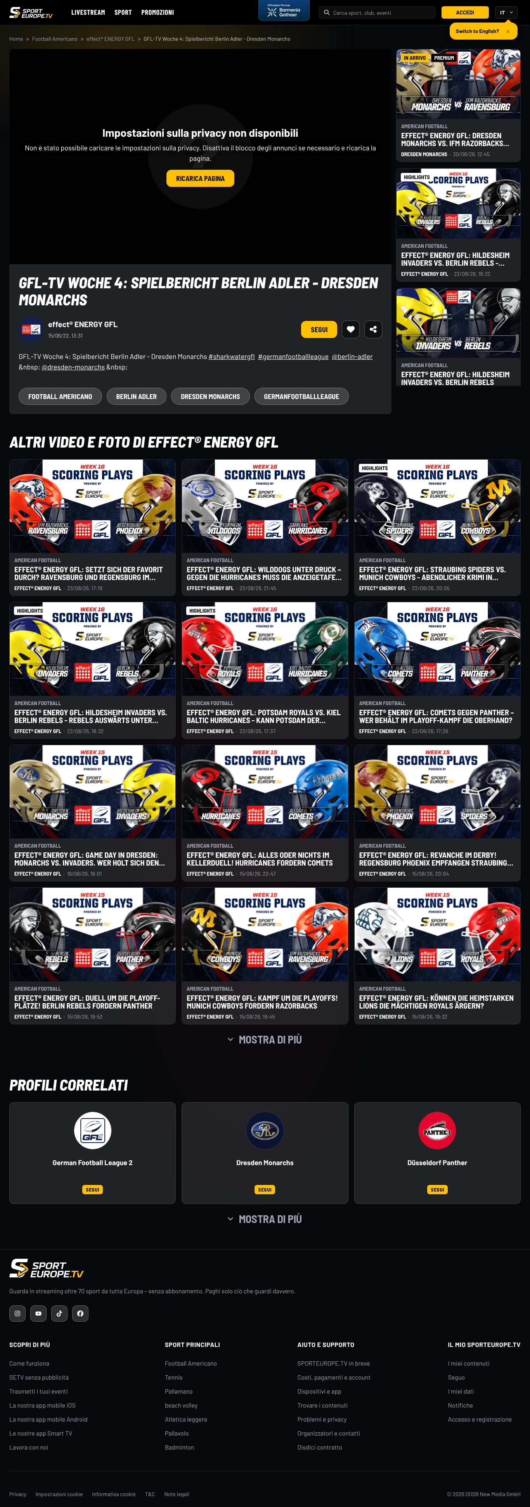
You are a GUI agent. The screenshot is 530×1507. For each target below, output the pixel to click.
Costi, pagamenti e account (334, 1377)
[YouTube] (38, 1313)
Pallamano (179, 1391)
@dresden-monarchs (73, 366)
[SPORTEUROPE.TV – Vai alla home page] (31, 12)
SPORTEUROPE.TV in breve (334, 1363)
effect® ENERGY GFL (111, 38)
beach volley (181, 1405)
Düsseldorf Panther (437, 1163)
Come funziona (29, 1363)
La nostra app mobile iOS (42, 1405)
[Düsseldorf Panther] (437, 1130)
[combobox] (381, 12)
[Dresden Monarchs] (265, 1130)
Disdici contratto (320, 1447)
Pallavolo (177, 1433)
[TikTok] (59, 1313)
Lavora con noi (28, 1447)
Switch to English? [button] (477, 28)
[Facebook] (80, 1313)
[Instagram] (17, 1313)
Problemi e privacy (322, 1419)
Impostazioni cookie (59, 1494)
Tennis (174, 1377)
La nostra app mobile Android (48, 1419)
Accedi (465, 12)
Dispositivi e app (319, 1391)
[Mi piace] (351, 329)
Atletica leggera (186, 1419)
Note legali (177, 1494)
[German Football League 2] (92, 1130)
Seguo (456, 1377)
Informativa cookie (114, 1494)
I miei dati (461, 1391)
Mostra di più (270, 1039)
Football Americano (55, 38)
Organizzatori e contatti (329, 1433)
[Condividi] (373, 329)
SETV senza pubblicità (39, 1377)
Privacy (17, 1494)
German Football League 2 (93, 1163)
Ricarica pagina (200, 178)
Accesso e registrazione (480, 1419)
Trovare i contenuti (323, 1405)
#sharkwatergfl (231, 356)
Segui (319, 329)
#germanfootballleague (293, 356)
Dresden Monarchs (264, 1163)
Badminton (179, 1447)
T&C (150, 1494)
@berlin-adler (352, 356)
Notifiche (460, 1405)
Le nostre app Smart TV (40, 1433)
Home (16, 38)
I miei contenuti (468, 1363)
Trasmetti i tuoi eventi (38, 1391)
